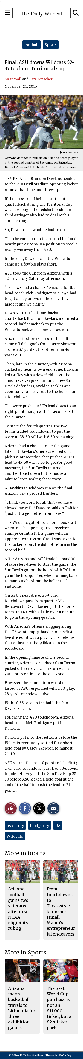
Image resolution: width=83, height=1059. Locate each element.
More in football (27, 853)
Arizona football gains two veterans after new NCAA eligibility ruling (18, 908)
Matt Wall (13, 78)
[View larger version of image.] (41, 122)
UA (58, 825)
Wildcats (14, 836)
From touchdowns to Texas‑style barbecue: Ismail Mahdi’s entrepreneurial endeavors (61, 911)
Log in (70, 1055)
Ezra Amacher (41, 78)
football (31, 44)
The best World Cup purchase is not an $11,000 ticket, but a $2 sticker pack (59, 1008)
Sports (51, 44)
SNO (61, 1055)
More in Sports (25, 952)
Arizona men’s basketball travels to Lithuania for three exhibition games (21, 1008)
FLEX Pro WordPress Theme (37, 1055)
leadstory (15, 825)
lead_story (39, 825)
